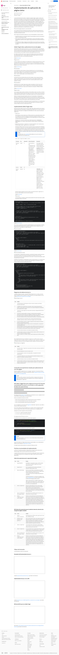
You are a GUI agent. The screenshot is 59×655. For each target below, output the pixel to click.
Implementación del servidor (5, 19)
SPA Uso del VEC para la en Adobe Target (53, 47)
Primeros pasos (3, 15)
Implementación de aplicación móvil (5, 27)
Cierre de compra (19, 88)
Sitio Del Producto (19, 66)
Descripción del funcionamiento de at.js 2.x (23, 575)
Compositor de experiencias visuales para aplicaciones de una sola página (52, 19)
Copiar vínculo (54, 9)
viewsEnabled (27, 134)
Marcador (50, 9)
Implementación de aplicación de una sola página (24, 296)
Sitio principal (20, 194)
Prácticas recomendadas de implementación (51, 32)
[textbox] (6, 8)
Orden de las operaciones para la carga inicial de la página (53, 34)
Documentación (16, 5)
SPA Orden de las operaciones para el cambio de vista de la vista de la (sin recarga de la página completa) (53, 37)
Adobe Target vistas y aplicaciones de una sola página (52, 13)
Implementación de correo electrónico (5, 30)
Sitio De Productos (19, 223)
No (51, 7)
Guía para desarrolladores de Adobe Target (5, 13)
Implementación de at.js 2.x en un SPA (53, 45)
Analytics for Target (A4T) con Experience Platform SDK (5, 23)
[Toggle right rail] (48, 3)
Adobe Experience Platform (27, 443)
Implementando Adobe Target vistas (52, 15)
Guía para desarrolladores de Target (25, 5)
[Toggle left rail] (11, 3)
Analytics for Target (23, 394)
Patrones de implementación (5, 33)
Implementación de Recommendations (4, 25)
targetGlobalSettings (31, 477)
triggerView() (29, 404)
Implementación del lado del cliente (5, 17)
